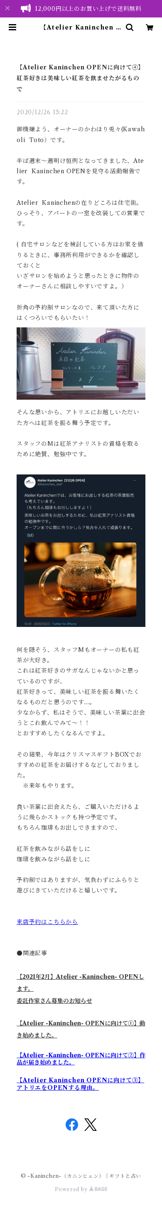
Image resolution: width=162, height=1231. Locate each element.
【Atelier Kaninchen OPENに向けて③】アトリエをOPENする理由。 (80, 1083)
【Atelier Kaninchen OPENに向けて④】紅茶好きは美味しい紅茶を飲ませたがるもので (80, 78)
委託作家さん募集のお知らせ (54, 1001)
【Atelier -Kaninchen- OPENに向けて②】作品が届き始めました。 (81, 1059)
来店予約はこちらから (47, 922)
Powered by (72, 1189)
